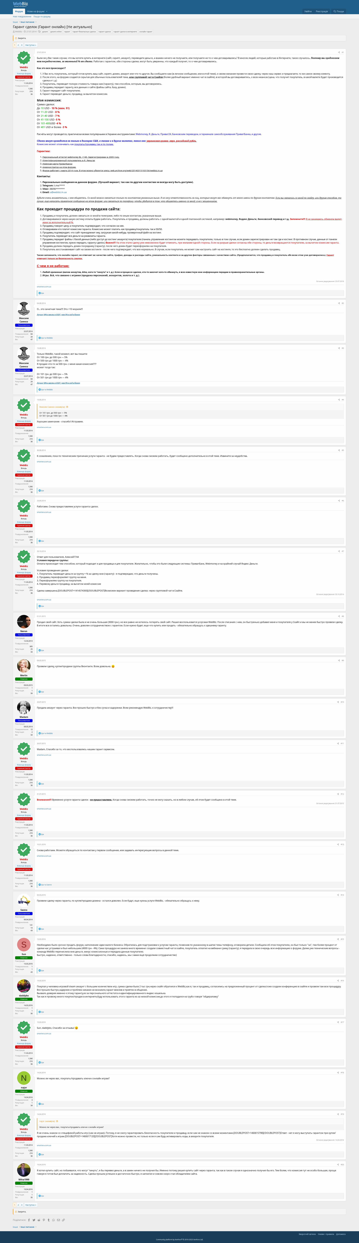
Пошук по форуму (42, 16)
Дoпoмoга (341, 1234)
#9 (343, 660)
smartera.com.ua (44, 286)
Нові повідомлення (22, 16)
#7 (343, 551)
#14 (342, 895)
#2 (343, 303)
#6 (343, 500)
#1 (343, 52)
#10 (342, 702)
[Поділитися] (339, 52)
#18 (342, 1072)
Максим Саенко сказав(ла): (52, 407)
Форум (19, 11)
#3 (343, 348)
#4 (343, 399)
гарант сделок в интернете (125, 31)
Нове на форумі (35, 11)
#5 (343, 450)
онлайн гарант (145, 31)
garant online (56, 31)
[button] (47, 11)
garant (45, 31)
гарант (67, 31)
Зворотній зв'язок (307, 1234)
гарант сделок (104, 31)
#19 (342, 1114)
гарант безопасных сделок (84, 31)
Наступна (29, 45)
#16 (342, 980)
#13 (342, 844)
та (47, 338)
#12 (342, 794)
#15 (342, 939)
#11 (342, 743)
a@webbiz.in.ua (58, 192)
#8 (343, 616)
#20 (342, 1164)
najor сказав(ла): (47, 1121)
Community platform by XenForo (179, 1239)
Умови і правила (326, 1234)
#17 (342, 1022)
